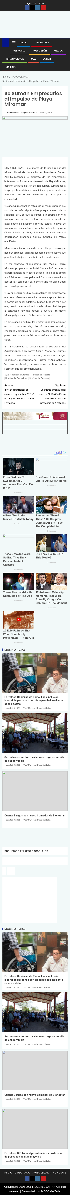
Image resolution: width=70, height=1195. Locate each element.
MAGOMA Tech (50, 1191)
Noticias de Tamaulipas (16, 378)
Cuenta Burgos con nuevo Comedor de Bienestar (34, 815)
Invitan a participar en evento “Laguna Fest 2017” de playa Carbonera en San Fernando (19, 393)
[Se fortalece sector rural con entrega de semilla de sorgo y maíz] (35, 733)
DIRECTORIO (22, 1172)
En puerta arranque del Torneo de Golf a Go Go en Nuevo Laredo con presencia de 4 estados (51, 393)
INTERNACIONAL (15, 58)
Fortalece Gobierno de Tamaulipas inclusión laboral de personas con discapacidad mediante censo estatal (33, 701)
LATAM (47, 58)
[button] (13, 42)
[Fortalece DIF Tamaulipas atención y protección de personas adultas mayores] (35, 1129)
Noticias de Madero (41, 374)
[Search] (65, 42)
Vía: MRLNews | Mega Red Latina (21, 112)
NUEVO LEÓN (40, 50)
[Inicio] (5, 42)
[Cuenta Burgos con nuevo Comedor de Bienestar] (35, 791)
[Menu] (13, 42)
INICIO (23, 42)
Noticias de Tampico (39, 378)
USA (33, 58)
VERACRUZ (19, 50)
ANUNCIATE (58, 1172)
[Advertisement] (35, 443)
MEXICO (58, 50)
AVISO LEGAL (41, 1172)
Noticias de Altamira (19, 374)
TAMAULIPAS (41, 42)
